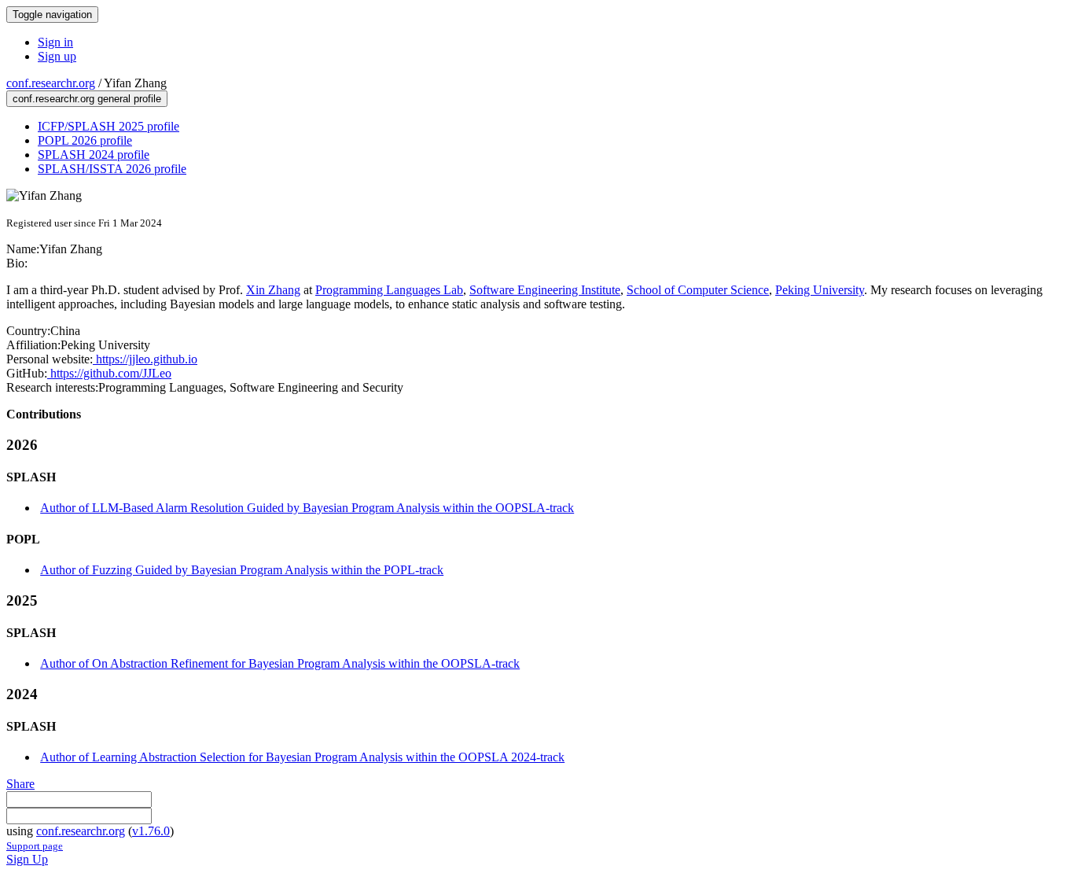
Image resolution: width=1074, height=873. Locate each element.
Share (20, 783)
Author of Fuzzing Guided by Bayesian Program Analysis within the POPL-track (241, 569)
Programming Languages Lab (389, 290)
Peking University (819, 290)
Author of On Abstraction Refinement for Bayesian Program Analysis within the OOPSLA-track (280, 663)
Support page (34, 846)
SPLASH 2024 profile (93, 154)
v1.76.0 (151, 831)
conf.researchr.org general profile (87, 99)
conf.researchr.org (50, 83)
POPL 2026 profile (85, 140)
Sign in (55, 42)
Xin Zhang (273, 290)
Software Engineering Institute (544, 290)
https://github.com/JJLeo (109, 373)
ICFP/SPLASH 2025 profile (108, 126)
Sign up (57, 56)
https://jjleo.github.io (145, 359)
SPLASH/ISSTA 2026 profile (112, 168)
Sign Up (27, 859)
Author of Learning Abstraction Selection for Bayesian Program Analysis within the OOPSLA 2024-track (302, 757)
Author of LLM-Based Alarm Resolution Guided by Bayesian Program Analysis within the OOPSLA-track (307, 507)
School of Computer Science (698, 290)
